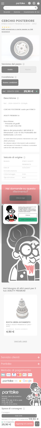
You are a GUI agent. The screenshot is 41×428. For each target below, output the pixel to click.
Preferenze (27, 215)
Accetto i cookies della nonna (27, 219)
